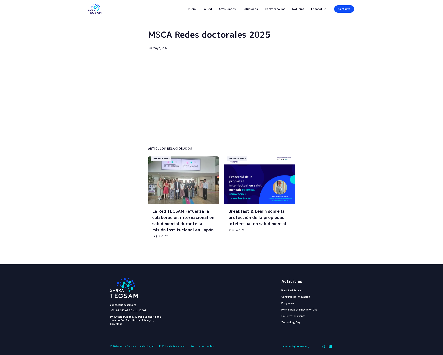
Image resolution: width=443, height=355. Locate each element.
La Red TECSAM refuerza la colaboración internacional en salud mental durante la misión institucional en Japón (183, 220)
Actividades (227, 9)
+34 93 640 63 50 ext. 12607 (128, 310)
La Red (207, 9)
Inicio (192, 9)
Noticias (298, 9)
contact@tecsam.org (123, 305)
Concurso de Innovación (295, 296)
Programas (287, 303)
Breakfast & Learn (292, 290)
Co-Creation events (293, 316)
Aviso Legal (147, 346)
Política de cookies (202, 346)
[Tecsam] (95, 9)
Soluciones (250, 9)
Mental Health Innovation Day (299, 309)
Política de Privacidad (172, 346)
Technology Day (290, 322)
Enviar (278, 141)
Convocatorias (275, 9)
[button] (344, 9)
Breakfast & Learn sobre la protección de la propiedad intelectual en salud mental (257, 217)
